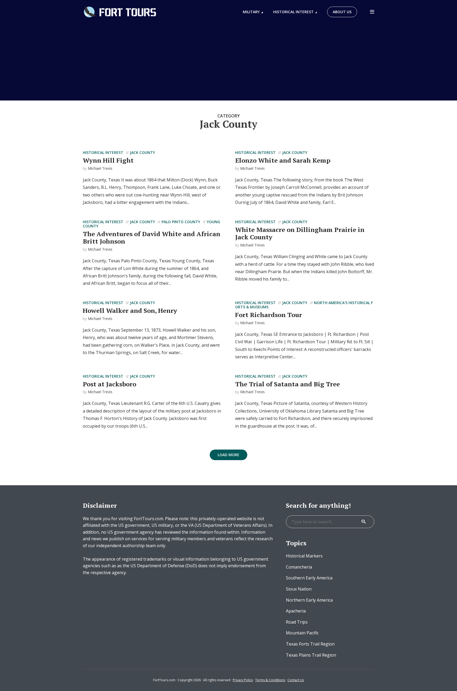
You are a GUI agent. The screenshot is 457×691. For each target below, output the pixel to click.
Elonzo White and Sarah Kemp (282, 160)
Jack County (142, 152)
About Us (342, 11)
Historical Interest (293, 11)
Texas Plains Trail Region (311, 655)
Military (251, 11)
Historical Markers (304, 556)
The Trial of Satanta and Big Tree (287, 384)
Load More (228, 454)
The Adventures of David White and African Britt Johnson (151, 238)
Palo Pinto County (181, 221)
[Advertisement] (228, 63)
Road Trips (297, 622)
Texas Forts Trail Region (310, 644)
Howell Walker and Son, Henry (130, 310)
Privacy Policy (243, 680)
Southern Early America (309, 578)
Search (363, 522)
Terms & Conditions (270, 680)
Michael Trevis (100, 168)
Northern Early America (309, 600)
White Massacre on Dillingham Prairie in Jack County (299, 233)
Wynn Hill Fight (108, 160)
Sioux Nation (299, 589)
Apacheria (296, 611)
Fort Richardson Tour (268, 314)
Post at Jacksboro (109, 384)
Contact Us (295, 680)
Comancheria (299, 567)
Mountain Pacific (302, 633)
